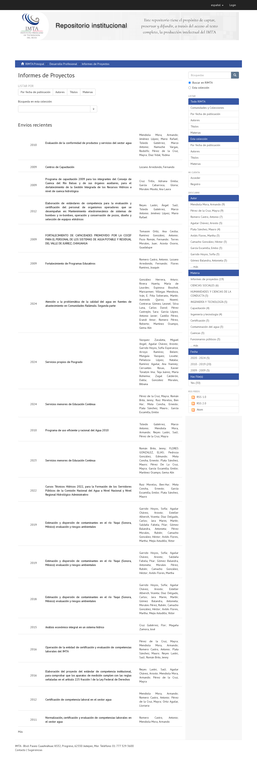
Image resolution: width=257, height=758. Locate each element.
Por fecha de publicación (35, 92)
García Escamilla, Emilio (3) (206, 248)
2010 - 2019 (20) (201, 364)
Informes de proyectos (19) (207, 279)
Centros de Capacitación (59, 167)
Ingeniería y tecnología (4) (206, 314)
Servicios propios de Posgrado (64, 362)
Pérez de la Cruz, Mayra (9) (207, 210)
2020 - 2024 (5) (200, 358)
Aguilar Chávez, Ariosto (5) (206, 223)
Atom (200, 409)
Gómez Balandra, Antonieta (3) (209, 260)
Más (20, 731)
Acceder (195, 178)
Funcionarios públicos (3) (205, 339)
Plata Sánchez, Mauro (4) (205, 229)
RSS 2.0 (201, 403)
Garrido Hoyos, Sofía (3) (205, 254)
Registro (195, 184)
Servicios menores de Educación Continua (70, 404)
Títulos (74, 92)
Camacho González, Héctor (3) (209, 242)
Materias (88, 92)
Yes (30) (195, 383)
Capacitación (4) (200, 308)
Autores (60, 92)
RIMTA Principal (34, 64)
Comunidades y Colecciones (207, 108)
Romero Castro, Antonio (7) (207, 217)
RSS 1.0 (201, 397)
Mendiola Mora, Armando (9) (208, 204)
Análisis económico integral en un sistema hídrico (74, 627)
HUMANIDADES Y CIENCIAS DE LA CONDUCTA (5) (211, 293)
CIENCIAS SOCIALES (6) (205, 285)
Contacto (20, 750)
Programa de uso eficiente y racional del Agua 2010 (77, 430)
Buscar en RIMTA (202, 82)
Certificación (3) (200, 320)
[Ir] (235, 75)
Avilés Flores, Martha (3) (205, 235)
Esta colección (200, 87)
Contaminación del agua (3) (207, 327)
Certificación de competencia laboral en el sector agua (78, 699)
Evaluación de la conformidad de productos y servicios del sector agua (88, 143)
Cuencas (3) (197, 333)
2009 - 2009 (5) (200, 370)
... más (194, 266)
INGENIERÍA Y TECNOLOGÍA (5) (209, 302)
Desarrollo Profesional (63, 64)
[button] (217, 5)
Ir (94, 109)
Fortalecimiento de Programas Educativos (70, 263)
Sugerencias (35, 750)
